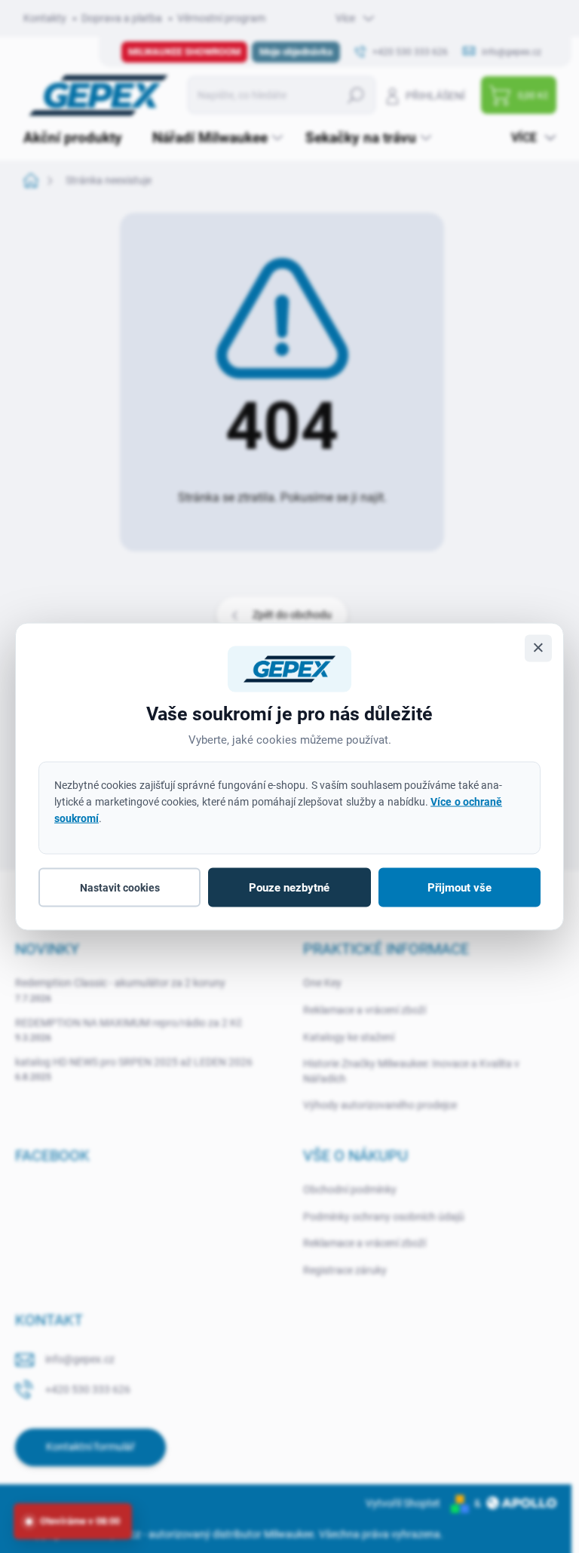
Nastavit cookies (120, 888)
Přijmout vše (459, 888)
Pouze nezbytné (289, 888)
